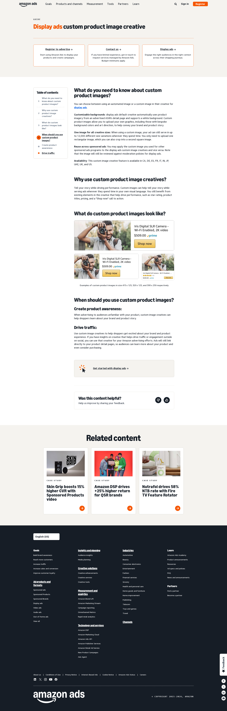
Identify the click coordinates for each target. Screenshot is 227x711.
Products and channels (69, 3)
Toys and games (129, 609)
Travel (125, 613)
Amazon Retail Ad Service (88, 648)
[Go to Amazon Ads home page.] (59, 696)
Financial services (130, 577)
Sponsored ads (39, 590)
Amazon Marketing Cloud (88, 634)
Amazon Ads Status (126, 675)
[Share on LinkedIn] (223, 692)
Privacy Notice (71, 675)
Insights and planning (89, 550)
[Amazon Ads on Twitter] (40, 679)
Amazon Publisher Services (89, 643)
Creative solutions (87, 568)
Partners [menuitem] (172, 586)
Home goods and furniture (134, 591)
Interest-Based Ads (89, 675)
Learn (136, 3)
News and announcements (178, 577)
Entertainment (129, 568)
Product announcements (177, 559)
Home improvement (131, 595)
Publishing (127, 600)
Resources (171, 564)
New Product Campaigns (88, 652)
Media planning (84, 559)
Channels (127, 622)
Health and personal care (133, 586)
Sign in (185, 3)
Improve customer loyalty (44, 573)
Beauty (125, 559)
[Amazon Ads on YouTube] (50, 680)
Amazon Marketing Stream (89, 603)
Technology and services (91, 625)
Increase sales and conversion (45, 568)
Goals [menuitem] (36, 550)
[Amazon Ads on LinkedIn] (35, 680)
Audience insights (85, 555)
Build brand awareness (42, 555)
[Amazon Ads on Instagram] (45, 680)
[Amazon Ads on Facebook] (56, 680)
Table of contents (47, 92)
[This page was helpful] (167, 400)
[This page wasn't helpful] (158, 400)
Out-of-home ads (40, 617)
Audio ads (37, 612)
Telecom (126, 604)
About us (37, 675)
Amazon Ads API (85, 639)
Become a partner (174, 595)
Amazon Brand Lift (86, 599)
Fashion (126, 573)
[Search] (175, 4)
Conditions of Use (53, 675)
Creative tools (84, 582)
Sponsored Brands (40, 599)
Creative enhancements (88, 573)
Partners (123, 3)
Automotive (128, 555)
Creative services (85, 577)
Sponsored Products (41, 594)
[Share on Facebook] (223, 681)
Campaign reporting (86, 608)
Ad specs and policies (176, 568)
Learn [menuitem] (170, 550)
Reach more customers (43, 559)
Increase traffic (39, 564)
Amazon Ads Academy (176, 555)
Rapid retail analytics (86, 617)
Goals (48, 3)
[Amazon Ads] (26, 4)
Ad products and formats (42, 583)
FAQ (169, 573)
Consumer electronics (132, 564)
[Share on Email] (223, 698)
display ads (80, 107)
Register (200, 3)
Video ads (37, 608)
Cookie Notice (108, 675)
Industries (128, 550)
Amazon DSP (83, 630)
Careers (143, 675)
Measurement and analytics (87, 592)
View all (36, 621)
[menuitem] (46, 603)
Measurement (95, 3)
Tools (110, 3)
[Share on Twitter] (223, 687)
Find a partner (173, 591)
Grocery (126, 582)
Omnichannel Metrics (87, 612)
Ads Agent (82, 657)
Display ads (38, 603)
